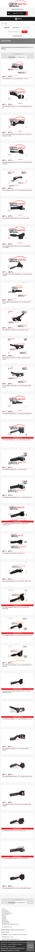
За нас (3, 909)
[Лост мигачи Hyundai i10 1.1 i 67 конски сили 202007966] (17, 438)
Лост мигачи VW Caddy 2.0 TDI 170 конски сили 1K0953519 (17, 190)
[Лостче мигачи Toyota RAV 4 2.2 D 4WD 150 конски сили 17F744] (17, 382)
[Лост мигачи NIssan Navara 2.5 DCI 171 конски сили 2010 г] (17, 494)
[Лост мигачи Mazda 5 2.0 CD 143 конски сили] (17, 829)
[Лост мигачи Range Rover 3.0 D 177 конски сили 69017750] (17, 773)
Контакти (4, 917)
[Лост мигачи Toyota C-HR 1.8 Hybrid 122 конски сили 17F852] (17, 354)
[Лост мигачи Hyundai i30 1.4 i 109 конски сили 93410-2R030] (17, 633)
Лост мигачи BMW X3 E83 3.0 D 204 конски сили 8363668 (16, 888)
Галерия (4, 915)
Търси (24, 31)
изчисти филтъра (18, 35)
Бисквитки (4, 920)
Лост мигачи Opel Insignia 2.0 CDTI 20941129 (13, 553)
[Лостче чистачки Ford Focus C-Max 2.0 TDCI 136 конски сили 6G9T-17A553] (17, 131)
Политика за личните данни (17, 948)
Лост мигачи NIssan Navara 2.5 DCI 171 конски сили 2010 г (17, 497)
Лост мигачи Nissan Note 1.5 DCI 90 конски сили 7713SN (16, 581)
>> (22, 54)
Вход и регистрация (18, 9)
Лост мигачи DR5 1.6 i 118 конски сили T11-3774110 (15, 78)
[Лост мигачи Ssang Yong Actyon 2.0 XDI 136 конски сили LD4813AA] (17, 159)
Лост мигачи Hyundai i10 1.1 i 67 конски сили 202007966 (16, 439)
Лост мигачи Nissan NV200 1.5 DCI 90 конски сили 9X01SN (17, 413)
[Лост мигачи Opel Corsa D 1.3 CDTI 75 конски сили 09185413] (17, 745)
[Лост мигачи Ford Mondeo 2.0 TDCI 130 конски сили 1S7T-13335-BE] (17, 661)
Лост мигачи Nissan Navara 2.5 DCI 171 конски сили (15, 218)
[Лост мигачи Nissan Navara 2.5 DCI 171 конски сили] (17, 215)
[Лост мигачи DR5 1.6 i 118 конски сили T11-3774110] (17, 75)
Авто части (4, 910)
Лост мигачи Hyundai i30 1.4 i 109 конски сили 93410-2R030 (17, 635)
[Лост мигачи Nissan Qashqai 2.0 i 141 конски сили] (17, 857)
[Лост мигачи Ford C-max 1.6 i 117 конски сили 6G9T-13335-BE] (17, 103)
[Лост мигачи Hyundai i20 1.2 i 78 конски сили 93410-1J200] (17, 717)
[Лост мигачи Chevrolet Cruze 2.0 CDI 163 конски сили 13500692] (17, 801)
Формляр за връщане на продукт (10, 924)
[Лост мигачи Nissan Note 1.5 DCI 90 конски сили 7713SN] (17, 578)
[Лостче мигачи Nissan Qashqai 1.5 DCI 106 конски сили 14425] (17, 298)
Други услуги (5, 914)
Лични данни (5, 921)
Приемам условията (30, 946)
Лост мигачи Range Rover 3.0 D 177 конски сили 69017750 (17, 776)
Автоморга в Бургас (7, 927)
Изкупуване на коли (7, 913)
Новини (4, 918)
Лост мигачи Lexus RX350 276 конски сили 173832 (15, 330)
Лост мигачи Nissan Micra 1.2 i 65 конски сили (14, 469)
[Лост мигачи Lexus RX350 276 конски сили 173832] (17, 326)
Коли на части (5, 911)
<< (12, 54)
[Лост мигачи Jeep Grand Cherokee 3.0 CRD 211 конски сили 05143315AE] (17, 689)
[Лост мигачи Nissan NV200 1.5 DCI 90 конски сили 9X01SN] (17, 410)
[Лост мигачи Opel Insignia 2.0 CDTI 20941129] (17, 550)
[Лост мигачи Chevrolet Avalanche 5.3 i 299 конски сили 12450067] (17, 270)
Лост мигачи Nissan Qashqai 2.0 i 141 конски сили (15, 858)
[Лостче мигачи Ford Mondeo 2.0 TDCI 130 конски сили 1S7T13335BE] (17, 243)
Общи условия (5, 922)
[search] (2, 23)
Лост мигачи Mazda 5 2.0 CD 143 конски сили (14, 830)
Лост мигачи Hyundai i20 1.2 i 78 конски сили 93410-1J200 (17, 719)
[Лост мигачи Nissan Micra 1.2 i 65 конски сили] (17, 466)
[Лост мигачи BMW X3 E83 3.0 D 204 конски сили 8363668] (17, 885)
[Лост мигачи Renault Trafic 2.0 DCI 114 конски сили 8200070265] (17, 605)
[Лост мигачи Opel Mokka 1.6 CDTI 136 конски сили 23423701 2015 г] (17, 522)
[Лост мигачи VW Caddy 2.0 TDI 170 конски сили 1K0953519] (17, 187)
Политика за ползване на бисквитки (10, 950)
